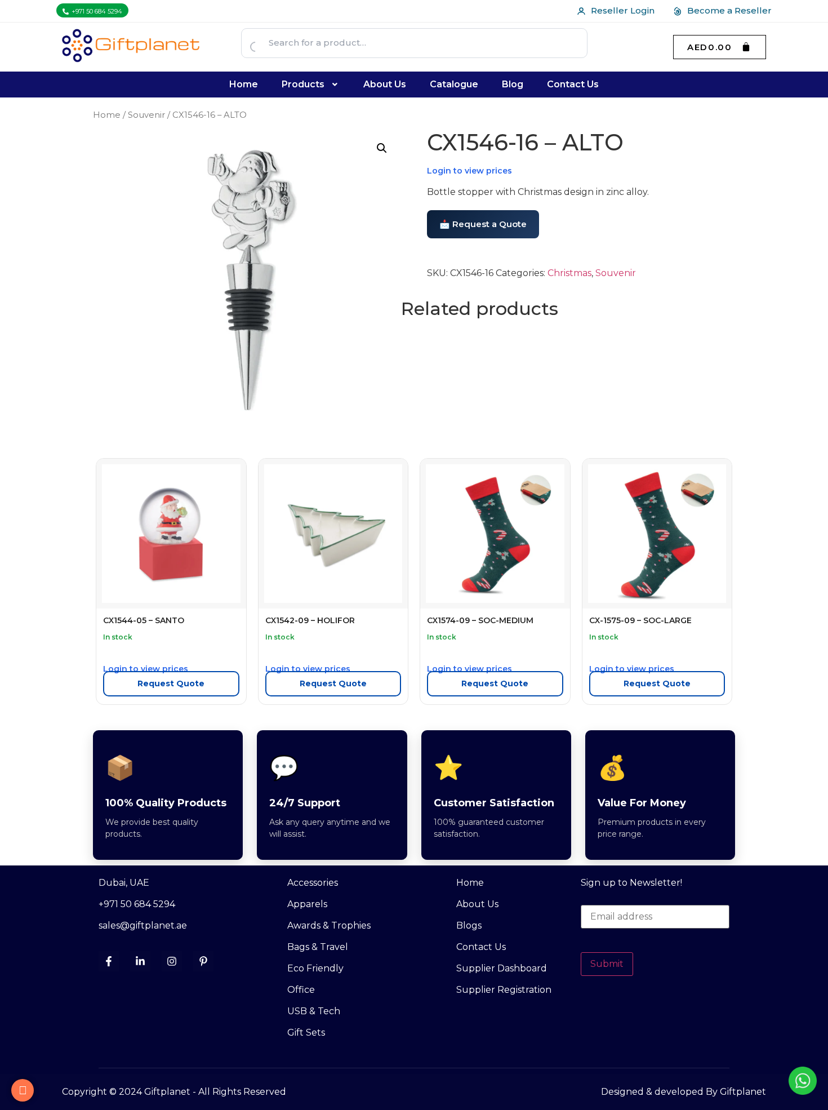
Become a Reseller (729, 10)
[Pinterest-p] (203, 961)
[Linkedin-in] (140, 961)
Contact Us (573, 84)
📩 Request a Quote (483, 224)
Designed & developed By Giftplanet (683, 1091)
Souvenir (146, 115)
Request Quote (170, 683)
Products (303, 84)
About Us (384, 84)
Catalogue (454, 84)
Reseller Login (623, 10)
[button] (311, 84)
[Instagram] (172, 961)
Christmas (569, 273)
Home (243, 84)
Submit (607, 963)
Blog (512, 84)
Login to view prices (469, 171)
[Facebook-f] (109, 961)
